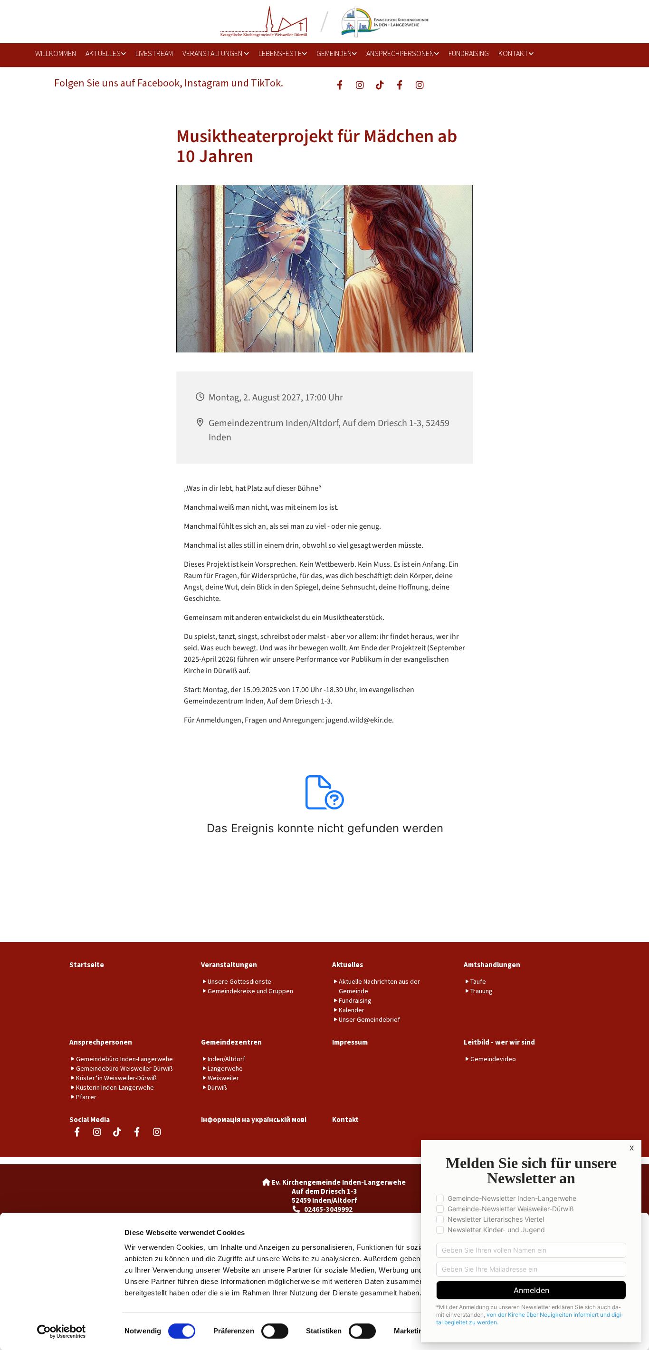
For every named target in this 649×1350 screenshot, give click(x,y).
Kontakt (513, 53)
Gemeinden (334, 53)
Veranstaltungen (213, 53)
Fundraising (469, 53)
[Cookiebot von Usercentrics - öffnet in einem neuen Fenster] (61, 1331)
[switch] (274, 1331)
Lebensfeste (280, 53)
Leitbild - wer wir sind (499, 1041)
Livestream (154, 53)
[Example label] (360, 84)
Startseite (86, 964)
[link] (102, 54)
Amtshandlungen (492, 964)
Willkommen (55, 53)
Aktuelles (103, 53)
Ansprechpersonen (400, 53)
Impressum (350, 1041)
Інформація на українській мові (253, 1119)
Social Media (89, 1119)
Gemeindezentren (231, 1041)
